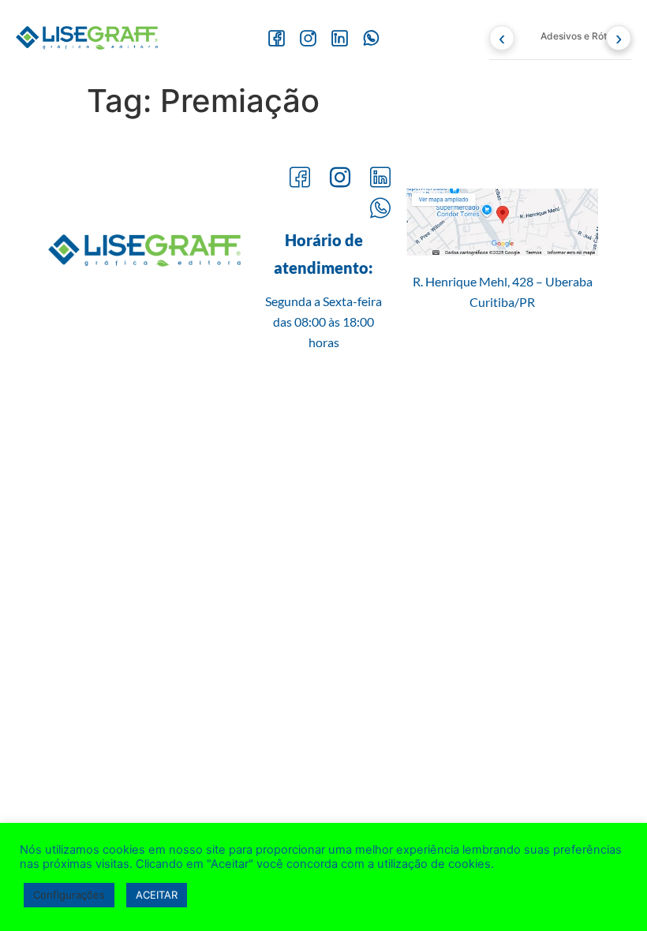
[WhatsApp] (371, 38)
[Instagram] (307, 38)
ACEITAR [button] (157, 894)
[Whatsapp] (380, 209)
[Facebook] (276, 38)
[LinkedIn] (339, 38)
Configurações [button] (69, 894)
